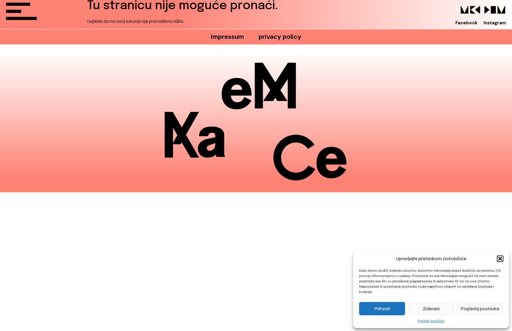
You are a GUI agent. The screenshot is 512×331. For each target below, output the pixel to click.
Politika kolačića (431, 321)
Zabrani (431, 308)
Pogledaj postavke (480, 308)
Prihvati (382, 308)
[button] (500, 259)
